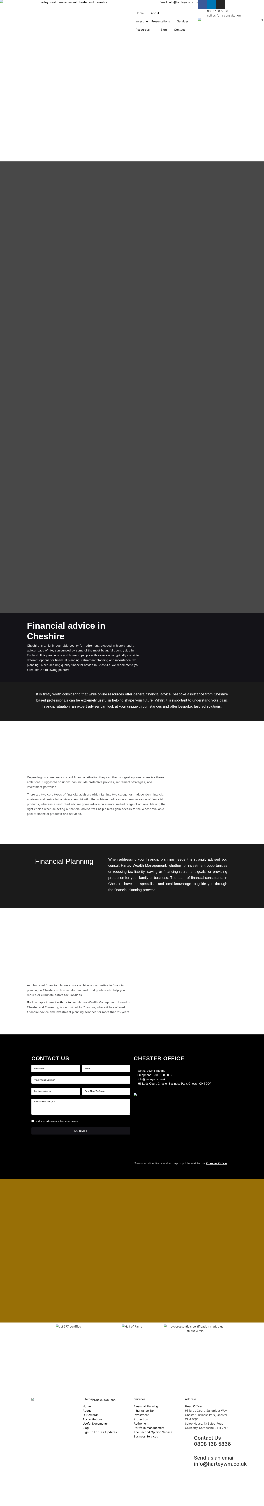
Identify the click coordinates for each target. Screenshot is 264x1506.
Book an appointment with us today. (52, 1002)
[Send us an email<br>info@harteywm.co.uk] (189, 1457)
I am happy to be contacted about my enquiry (56, 1121)
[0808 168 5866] (202, 13)
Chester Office (216, 1163)
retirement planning (94, 660)
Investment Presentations (153, 21)
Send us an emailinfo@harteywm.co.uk (220, 1461)
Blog (164, 29)
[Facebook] (202, 4)
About (155, 13)
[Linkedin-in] (211, 4)
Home (140, 13)
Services (183, 21)
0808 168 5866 (217, 11)
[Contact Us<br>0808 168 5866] (189, 1438)
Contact (179, 29)
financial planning (67, 660)
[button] (33, 1356)
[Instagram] (220, 4)
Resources (143, 29)
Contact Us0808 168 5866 (212, 1441)
